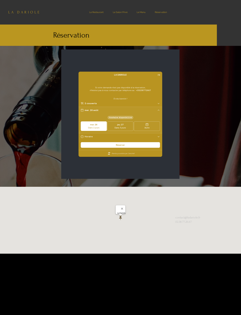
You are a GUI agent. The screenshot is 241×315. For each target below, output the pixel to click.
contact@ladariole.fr (187, 217)
